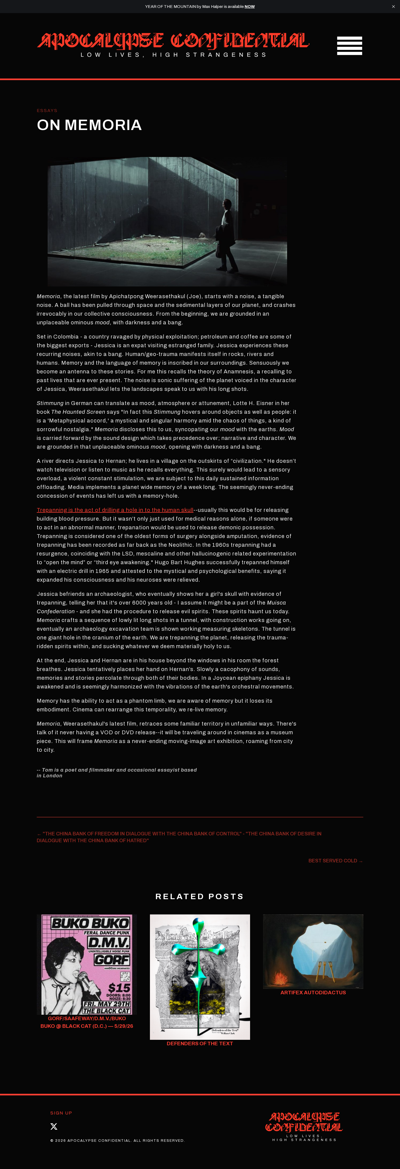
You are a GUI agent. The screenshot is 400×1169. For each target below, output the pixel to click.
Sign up (61, 1113)
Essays (47, 110)
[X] (53, 1126)
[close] (393, 6)
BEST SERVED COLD (336, 860)
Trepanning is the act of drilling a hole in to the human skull (115, 510)
